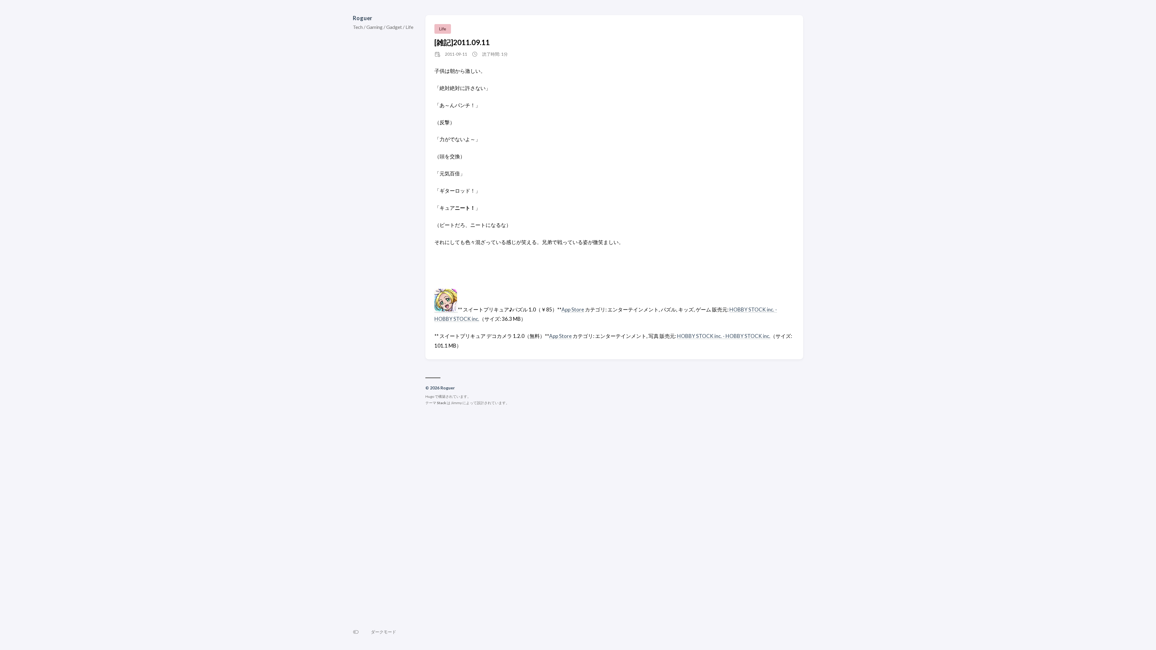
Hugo (429, 396)
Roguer (362, 18)
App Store (572, 309)
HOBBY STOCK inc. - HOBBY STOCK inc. (723, 336)
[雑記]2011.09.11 (462, 42)
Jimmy (456, 403)
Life (442, 28)
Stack (441, 403)
